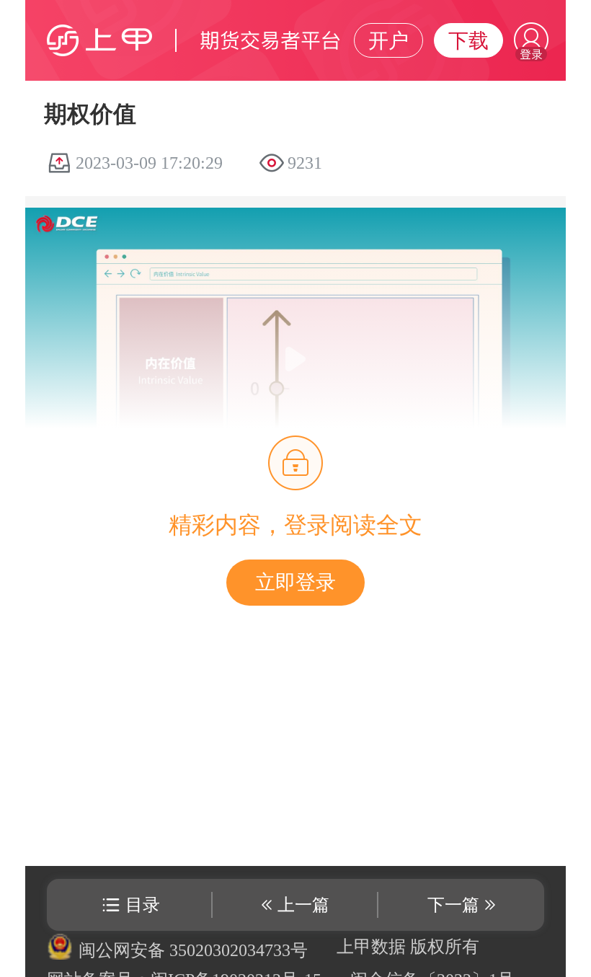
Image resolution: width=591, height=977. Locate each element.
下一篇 (453, 905)
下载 (468, 41)
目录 (142, 905)
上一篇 (303, 905)
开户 (388, 41)
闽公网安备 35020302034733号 (193, 950)
